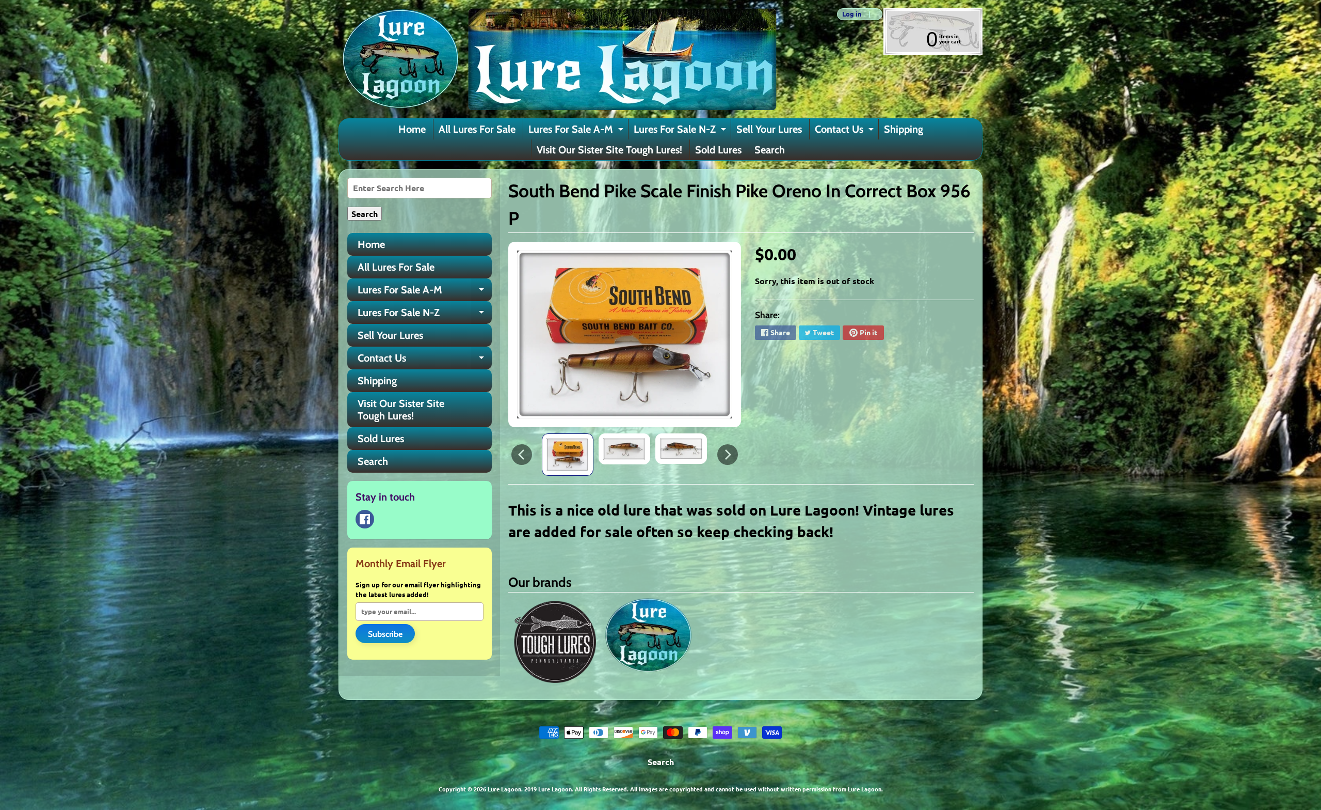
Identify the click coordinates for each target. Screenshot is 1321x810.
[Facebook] (365, 519)
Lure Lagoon (504, 789)
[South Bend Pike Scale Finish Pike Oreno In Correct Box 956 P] (567, 454)
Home (412, 129)
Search (769, 150)
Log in (852, 14)
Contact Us (845, 131)
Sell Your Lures (769, 129)
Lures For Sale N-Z (681, 131)
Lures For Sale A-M (577, 131)
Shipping (903, 129)
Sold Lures (718, 150)
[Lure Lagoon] (558, 59)
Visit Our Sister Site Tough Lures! (609, 150)
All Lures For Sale (477, 129)
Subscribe (385, 634)
